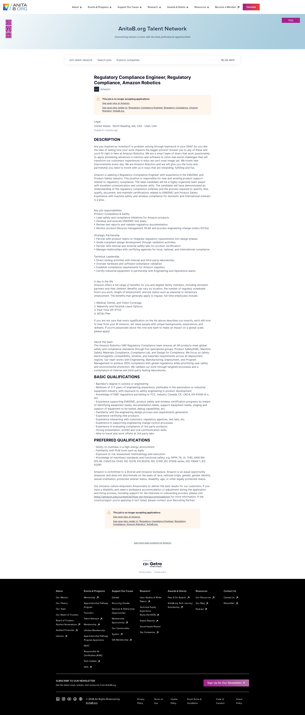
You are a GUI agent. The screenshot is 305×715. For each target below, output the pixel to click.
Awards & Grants (176, 7)
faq (290, 20)
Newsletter (229, 603)
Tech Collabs (90, 661)
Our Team (61, 608)
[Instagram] (8, 22)
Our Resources (203, 597)
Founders (89, 612)
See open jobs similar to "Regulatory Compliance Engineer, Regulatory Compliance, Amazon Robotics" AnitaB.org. (150, 109)
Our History (62, 603)
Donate (115, 597)
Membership (90, 624)
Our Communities (120, 628)
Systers (115, 634)
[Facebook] (8, 29)
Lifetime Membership (94, 630)
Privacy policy (145, 572)
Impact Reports (147, 620)
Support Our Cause (128, 7)
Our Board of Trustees (67, 614)
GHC (86, 667)
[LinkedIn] (8, 35)
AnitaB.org (92, 703)
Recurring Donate (121, 603)
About (75, 7)
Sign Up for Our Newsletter (224, 683)
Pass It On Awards (177, 597)
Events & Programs (98, 7)
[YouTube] (69, 699)
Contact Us (229, 597)
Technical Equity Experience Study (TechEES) (148, 611)
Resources (200, 7)
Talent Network (91, 618)
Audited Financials (65, 630)
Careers (60, 636)
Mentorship (89, 597)
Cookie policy (160, 572)
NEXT (87, 645)
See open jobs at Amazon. (116, 103)
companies (128, 60)
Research (153, 7)
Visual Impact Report (150, 626)
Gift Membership (120, 639)
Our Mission (62, 597)
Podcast (200, 609)
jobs (104, 60)
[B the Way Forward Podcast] (81, 699)
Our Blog (200, 603)
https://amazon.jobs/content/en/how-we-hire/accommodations (132, 496)
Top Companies (147, 632)
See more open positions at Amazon (152, 542)
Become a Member (225, 7)
